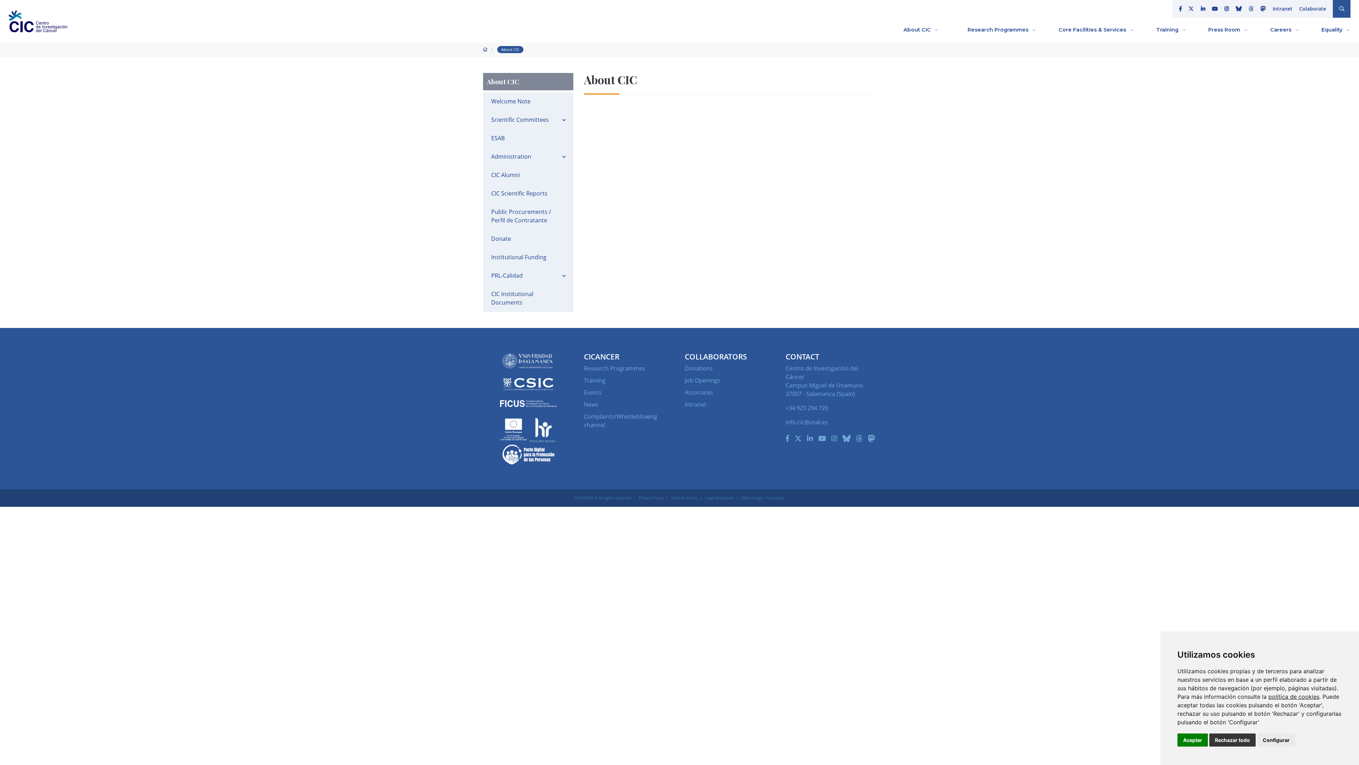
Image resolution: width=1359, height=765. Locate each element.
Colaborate (1312, 8)
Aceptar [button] (1192, 740)
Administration (511, 156)
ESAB (498, 138)
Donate (501, 239)
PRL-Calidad (507, 275)
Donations (699, 368)
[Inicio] (485, 50)
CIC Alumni (505, 175)
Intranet (1282, 8)
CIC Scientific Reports (519, 193)
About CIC (510, 49)
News (591, 404)
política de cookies (1293, 696)
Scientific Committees (520, 120)
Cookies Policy (684, 497)
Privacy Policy (651, 497)
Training (595, 380)
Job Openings (702, 380)
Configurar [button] (1276, 740)
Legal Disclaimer (719, 497)
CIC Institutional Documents (512, 298)
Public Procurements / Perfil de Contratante (521, 216)
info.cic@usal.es (807, 422)
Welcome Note (511, 101)
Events (593, 392)
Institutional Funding (518, 257)
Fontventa (774, 497)
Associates (699, 392)
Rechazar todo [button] (1232, 740)
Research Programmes (614, 368)
